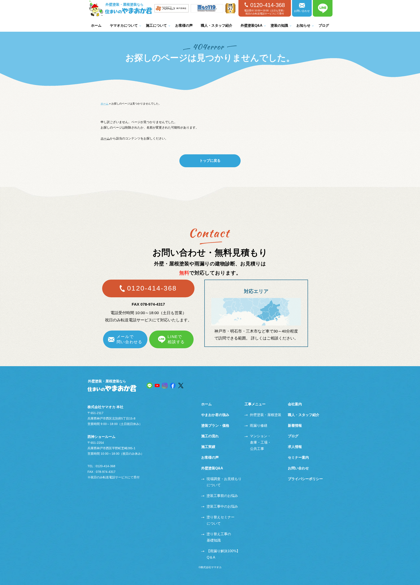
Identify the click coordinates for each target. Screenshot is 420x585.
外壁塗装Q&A (251, 25)
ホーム (96, 25)
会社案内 (295, 404)
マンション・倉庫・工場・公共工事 (260, 442)
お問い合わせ (302, 10)
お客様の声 (184, 25)
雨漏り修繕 (258, 425)
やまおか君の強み (215, 415)
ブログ (323, 25)
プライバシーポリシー (305, 479)
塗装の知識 (279, 25)
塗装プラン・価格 (215, 425)
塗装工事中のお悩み (222, 506)
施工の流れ (210, 436)
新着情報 (295, 425)
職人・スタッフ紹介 (216, 25)
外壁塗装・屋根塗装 (265, 415)
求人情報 (295, 447)
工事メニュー (255, 404)
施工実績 (208, 447)
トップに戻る (210, 160)
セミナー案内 (298, 457)
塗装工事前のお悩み (222, 496)
